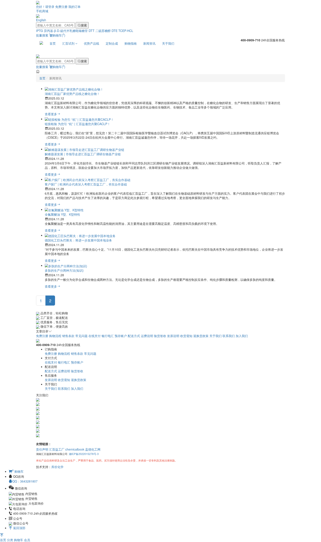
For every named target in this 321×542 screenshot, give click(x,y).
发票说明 (173, 336)
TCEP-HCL (125, 30)
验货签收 (160, 336)
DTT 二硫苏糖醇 (100, 30)
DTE (114, 30)
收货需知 (186, 336)
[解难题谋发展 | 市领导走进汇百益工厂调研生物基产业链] (84, 149)
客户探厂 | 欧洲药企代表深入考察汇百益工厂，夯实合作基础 (86, 184)
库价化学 (57, 467)
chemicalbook (74, 449)
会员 (27, 540)
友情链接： (43, 444)
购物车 (19, 540)
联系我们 (229, 336)
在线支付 (94, 336)
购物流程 (55, 336)
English (41, 20)
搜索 (84, 25)
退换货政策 (201, 336)
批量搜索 (42, 35)
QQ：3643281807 (25, 481)
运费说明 (147, 336)
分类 (10, 540)
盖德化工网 (92, 449)
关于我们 (168, 43)
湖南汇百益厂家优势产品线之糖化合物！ (72, 93)
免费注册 (61, 6)
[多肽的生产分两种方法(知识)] (66, 265)
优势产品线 (91, 43)
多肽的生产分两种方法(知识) (64, 270)
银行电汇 (108, 336)
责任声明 (42, 449)
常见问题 (81, 336)
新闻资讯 (149, 43)
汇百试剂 (68, 43)
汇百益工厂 (56, 449)
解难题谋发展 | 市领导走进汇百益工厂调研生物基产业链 (83, 154)
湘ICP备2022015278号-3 (84, 454)
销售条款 (68, 336)
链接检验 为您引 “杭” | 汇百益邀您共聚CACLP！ (77, 124)
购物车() (59, 35)
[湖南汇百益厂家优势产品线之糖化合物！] (74, 88)
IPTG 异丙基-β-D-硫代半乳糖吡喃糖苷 (62, 30)
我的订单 (74, 6)
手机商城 (42, 11)
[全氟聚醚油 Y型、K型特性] (64, 209)
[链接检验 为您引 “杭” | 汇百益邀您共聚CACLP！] (79, 119)
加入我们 (242, 336)
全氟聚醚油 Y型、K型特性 (62, 214)
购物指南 (130, 43)
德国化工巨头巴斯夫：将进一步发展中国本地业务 (78, 240)
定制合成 (112, 43)
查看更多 (51, 114)
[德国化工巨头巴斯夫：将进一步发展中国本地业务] (80, 235)
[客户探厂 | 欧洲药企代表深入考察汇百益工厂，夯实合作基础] (87, 179)
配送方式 (134, 336)
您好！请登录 (45, 6)
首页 (53, 43)
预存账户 (121, 336)
